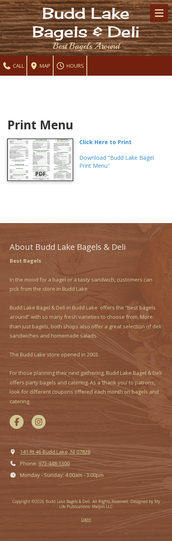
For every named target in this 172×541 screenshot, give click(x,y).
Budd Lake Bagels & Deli (86, 22)
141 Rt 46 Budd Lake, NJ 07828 (55, 451)
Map (44, 65)
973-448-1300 (54, 463)
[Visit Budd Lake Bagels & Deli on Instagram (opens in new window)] (39, 422)
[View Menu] (159, 13)
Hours (74, 65)
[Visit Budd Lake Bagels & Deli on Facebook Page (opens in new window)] (17, 422)
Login (86, 519)
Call (18, 65)
